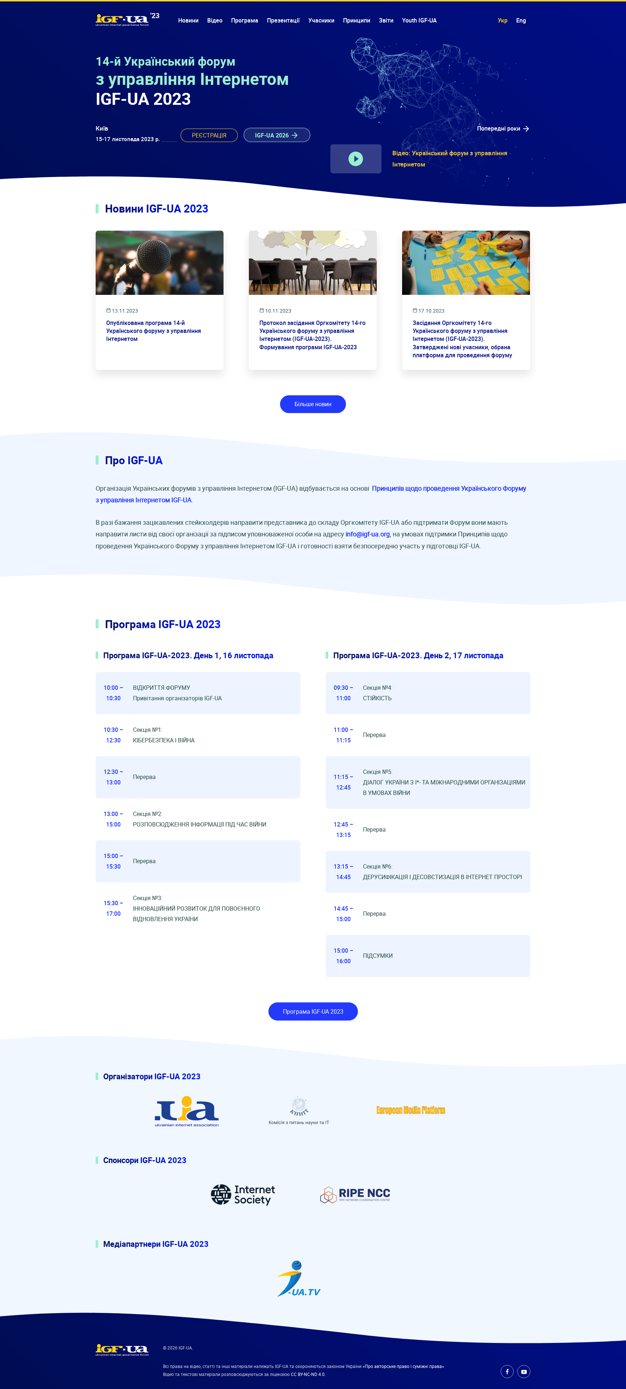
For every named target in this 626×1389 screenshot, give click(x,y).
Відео (214, 20)
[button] (503, 128)
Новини (188, 20)
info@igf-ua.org (368, 533)
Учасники (321, 20)
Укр (503, 20)
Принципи (356, 20)
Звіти (386, 20)
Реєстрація (209, 135)
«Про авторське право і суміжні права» (403, 1366)
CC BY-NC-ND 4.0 (308, 1374)
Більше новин (313, 404)
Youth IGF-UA (419, 20)
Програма (244, 20)
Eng (521, 20)
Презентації (283, 20)
